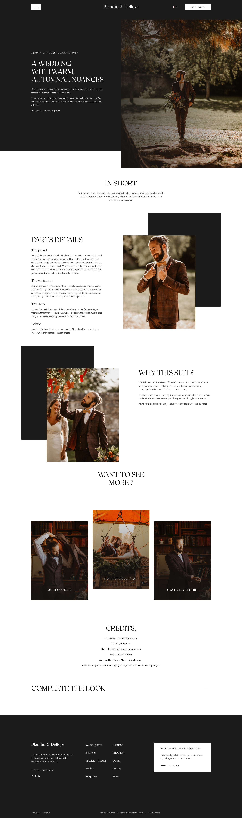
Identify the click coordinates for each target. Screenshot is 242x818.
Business (91, 752)
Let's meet (198, 7)
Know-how (119, 752)
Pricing (117, 768)
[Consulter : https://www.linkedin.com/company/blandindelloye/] (39, 776)
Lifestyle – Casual (96, 760)
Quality (117, 760)
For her (90, 768)
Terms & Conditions (108, 813)
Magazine (91, 776)
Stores (116, 776)
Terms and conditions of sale (132, 813)
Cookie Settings (154, 813)
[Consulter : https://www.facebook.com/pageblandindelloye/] (32, 776)
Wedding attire (94, 744)
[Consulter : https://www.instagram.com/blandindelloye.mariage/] (35, 776)
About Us (118, 744)
